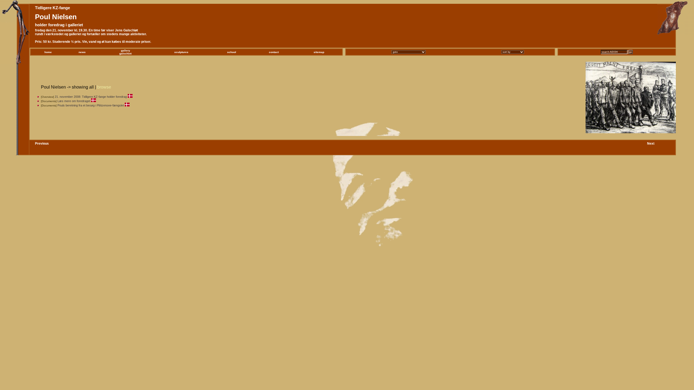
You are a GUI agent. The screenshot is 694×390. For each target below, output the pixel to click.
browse (104, 87)
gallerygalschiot (125, 52)
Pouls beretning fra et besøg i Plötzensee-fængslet (90, 105)
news (82, 52)
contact (274, 52)
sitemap (319, 52)
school (231, 52)
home (48, 52)
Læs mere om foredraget (73, 101)
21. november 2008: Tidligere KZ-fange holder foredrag (91, 96)
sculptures (181, 52)
